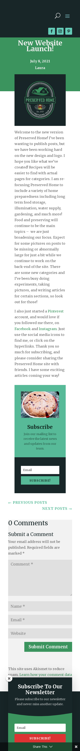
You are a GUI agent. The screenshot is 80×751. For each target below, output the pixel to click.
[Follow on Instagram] (60, 31)
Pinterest (56, 311)
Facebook (23, 329)
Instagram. (48, 329)
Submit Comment (48, 646)
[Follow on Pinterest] (68, 31)
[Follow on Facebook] (51, 31)
